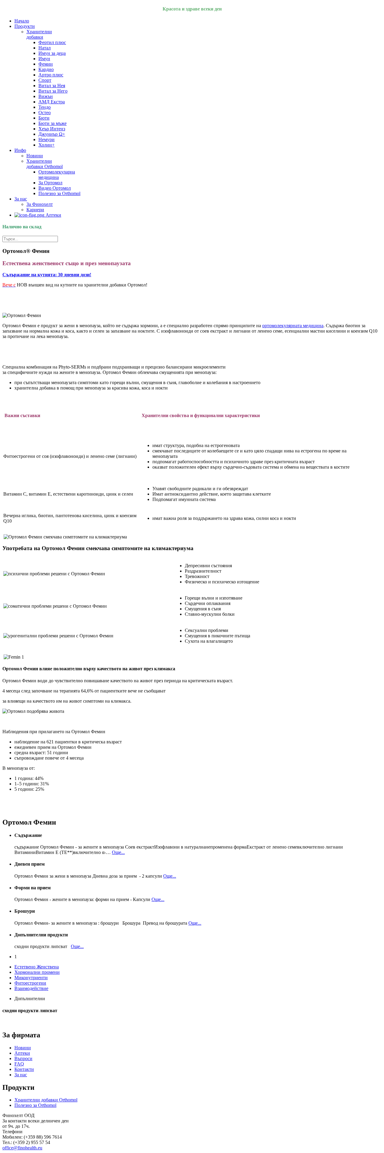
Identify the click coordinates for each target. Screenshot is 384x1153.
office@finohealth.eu (22, 1147)
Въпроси (23, 1058)
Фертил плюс (52, 42)
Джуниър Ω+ (51, 134)
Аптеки (52, 215)
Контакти (24, 1069)
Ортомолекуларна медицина (56, 174)
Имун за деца (52, 53)
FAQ (19, 1063)
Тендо (44, 107)
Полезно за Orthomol (59, 193)
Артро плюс (50, 74)
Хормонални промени (37, 972)
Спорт (44, 80)
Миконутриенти (31, 977)
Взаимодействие (31, 988)
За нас (20, 198)
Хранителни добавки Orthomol (44, 164)
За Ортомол (50, 182)
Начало (21, 20)
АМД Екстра (51, 101)
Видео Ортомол (54, 188)
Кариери (35, 209)
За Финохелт (39, 204)
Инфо (20, 150)
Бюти (44, 117)
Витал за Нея (51, 85)
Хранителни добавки (39, 34)
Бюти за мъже (52, 123)
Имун (44, 58)
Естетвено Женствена (36, 966)
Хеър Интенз (51, 128)
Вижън (45, 96)
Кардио (46, 69)
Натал (44, 47)
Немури (46, 139)
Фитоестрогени (30, 983)
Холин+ (46, 144)
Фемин (45, 64)
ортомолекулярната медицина (292, 325)
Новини (34, 155)
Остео (44, 112)
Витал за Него (53, 90)
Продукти (24, 26)
